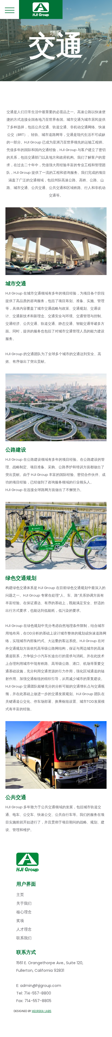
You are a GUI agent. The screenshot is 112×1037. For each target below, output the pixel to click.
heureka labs (41, 1011)
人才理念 (24, 929)
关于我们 (24, 903)
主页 (20, 894)
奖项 (20, 920)
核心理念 (24, 912)
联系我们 (24, 938)
